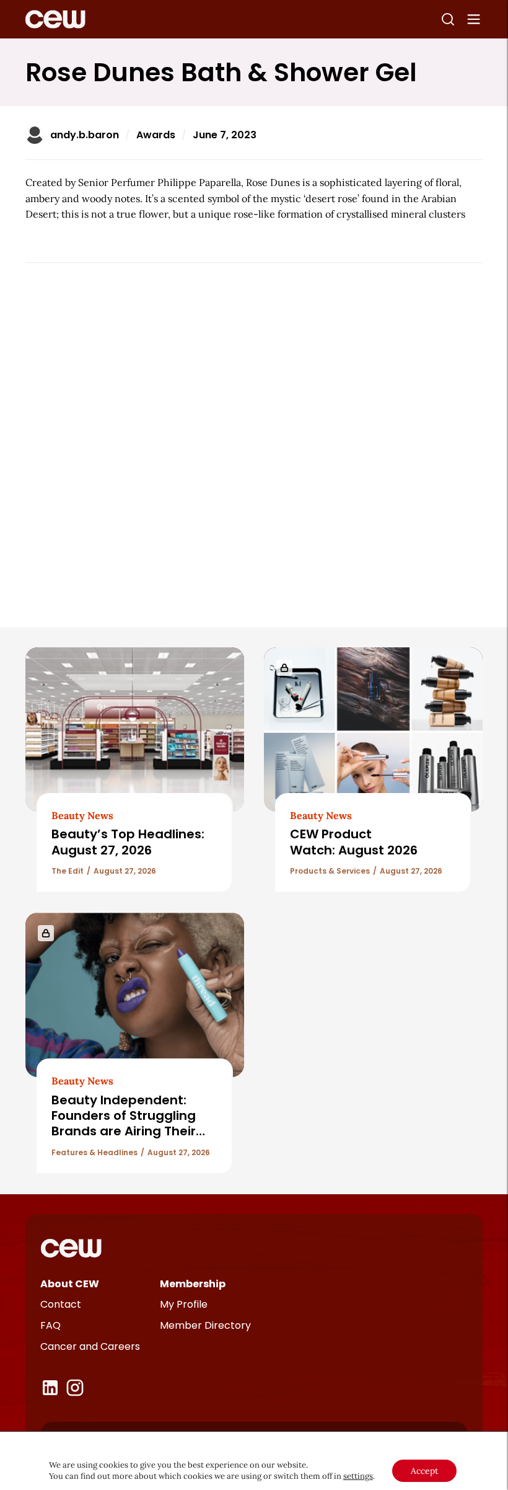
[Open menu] (474, 19)
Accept (424, 1470)
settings (358, 1476)
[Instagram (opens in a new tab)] (75, 1388)
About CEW (69, 1284)
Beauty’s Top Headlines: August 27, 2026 (127, 841)
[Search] (447, 19)
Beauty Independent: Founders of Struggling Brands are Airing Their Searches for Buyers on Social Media (124, 1131)
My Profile (184, 1304)
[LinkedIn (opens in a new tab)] (50, 1388)
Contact (60, 1304)
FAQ (50, 1325)
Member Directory (205, 1325)
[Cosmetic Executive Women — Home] (55, 19)
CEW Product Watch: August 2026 (354, 841)
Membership (193, 1284)
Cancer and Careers (90, 1346)
